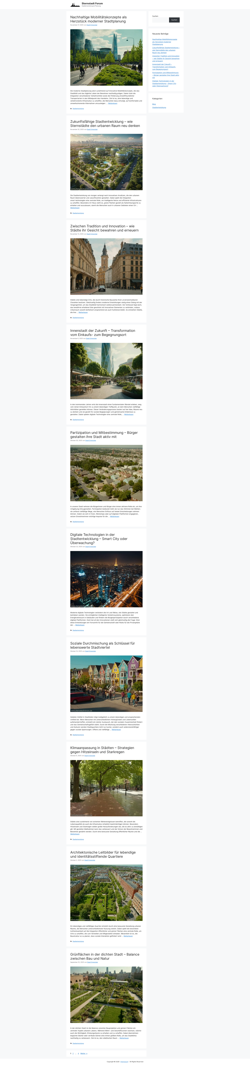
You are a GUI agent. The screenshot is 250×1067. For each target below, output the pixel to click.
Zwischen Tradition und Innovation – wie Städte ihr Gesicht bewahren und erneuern (104, 228)
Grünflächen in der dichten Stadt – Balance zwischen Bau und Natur (104, 956)
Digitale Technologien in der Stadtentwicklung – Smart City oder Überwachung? (98, 539)
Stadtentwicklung (78, 108)
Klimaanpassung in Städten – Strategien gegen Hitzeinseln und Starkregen (102, 750)
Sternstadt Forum (92, 3)
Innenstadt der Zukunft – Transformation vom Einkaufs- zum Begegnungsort (102, 332)
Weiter (83, 1053)
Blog (154, 104)
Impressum (124, 1062)
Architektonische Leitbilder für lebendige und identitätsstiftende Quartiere (103, 854)
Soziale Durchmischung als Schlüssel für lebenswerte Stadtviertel (102, 645)
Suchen (155, 16)
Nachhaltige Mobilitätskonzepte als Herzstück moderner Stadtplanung (98, 19)
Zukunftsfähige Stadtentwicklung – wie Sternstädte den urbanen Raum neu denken (105, 123)
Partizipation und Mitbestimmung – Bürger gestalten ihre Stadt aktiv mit (104, 435)
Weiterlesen (112, 103)
